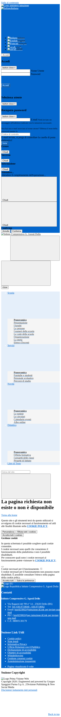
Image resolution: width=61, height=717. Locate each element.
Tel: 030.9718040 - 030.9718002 (28, 606)
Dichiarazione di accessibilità (22, 650)
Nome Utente (37, 70)
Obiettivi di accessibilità (19, 652)
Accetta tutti (12, 535)
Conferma (16, 231)
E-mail (34, 119)
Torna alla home (9, 515)
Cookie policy (14, 638)
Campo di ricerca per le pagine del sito (20, 469)
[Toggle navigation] (26, 273)
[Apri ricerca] (35, 248)
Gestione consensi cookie (20, 658)
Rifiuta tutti (26, 532)
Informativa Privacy (17, 644)
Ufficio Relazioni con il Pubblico (24, 647)
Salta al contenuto (10, 2)
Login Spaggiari (25, 131)
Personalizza (8, 532)
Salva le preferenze (25, 580)
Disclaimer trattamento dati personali (19, 690)
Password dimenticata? (12, 79)
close (5, 287)
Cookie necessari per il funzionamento (20, 569)
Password (35, 74)
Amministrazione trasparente (22, 661)
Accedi (6, 55)
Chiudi (5, 152)
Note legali (13, 641)
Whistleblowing (15, 655)
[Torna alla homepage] (30, 234)
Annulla (6, 231)
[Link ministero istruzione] (15, 5)
